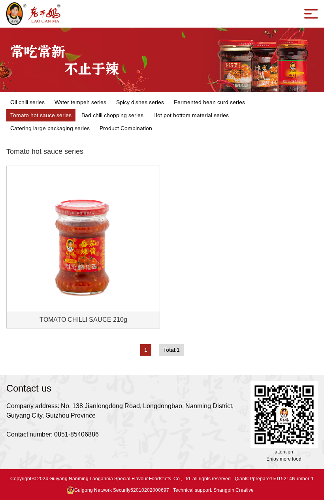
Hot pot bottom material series (191, 115)
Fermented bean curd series (209, 102)
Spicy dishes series (140, 102)
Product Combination (126, 128)
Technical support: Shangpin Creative (213, 490)
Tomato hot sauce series (41, 115)
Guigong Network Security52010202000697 (121, 490)
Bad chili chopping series (112, 115)
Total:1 (171, 350)
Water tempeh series (80, 102)
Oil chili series (27, 102)
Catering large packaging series (50, 128)
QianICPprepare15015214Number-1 (274, 478)
